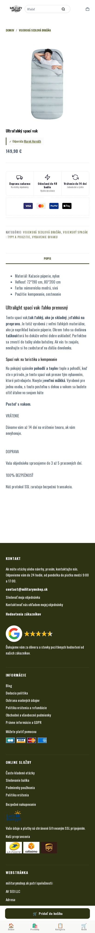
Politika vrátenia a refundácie (26, 707)
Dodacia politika (17, 692)
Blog (9, 685)
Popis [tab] (47, 258)
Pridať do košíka (50, 913)
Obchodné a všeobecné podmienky (28, 714)
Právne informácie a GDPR (24, 722)
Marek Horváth (32, 141)
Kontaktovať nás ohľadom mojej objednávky (34, 604)
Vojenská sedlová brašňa (42, 232)
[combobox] (42, 9)
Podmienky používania (20, 787)
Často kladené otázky (20, 772)
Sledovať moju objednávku (23, 597)
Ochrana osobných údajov (22, 700)
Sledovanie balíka (17, 780)
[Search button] (63, 9)
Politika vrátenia (17, 794)
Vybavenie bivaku (44, 237)
